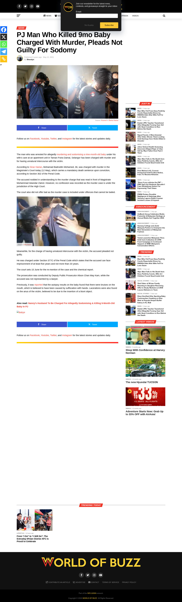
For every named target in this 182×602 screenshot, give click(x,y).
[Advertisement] (145, 82)
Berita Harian (113, 120)
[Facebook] (3, 29)
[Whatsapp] (3, 44)
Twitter (53, 138)
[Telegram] (3, 51)
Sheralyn (30, 59)
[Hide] (1, 65)
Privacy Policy (129, 582)
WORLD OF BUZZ (90, 598)
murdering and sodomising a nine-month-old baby (81, 154)
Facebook (35, 138)
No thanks (89, 25)
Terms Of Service (110, 582)
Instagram (67, 138)
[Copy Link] (3, 59)
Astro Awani (27, 244)
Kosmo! (104, 120)
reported (38, 285)
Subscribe (109, 25)
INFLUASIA (91, 593)
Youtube (45, 138)
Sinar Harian (36, 167)
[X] (3, 37)
